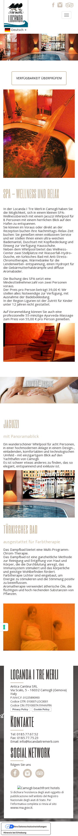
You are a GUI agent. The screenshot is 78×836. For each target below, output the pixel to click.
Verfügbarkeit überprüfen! (39, 78)
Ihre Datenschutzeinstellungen (30, 826)
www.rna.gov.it (21, 807)
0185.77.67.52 (27, 734)
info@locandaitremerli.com (39, 741)
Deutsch (17, 29)
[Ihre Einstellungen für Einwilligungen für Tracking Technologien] (4, 627)
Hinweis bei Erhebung (14, 832)
